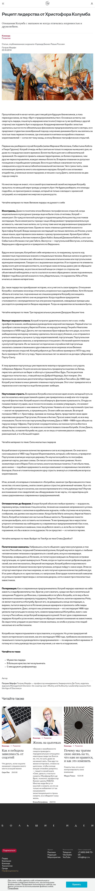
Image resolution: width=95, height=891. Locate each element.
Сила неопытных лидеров (42, 442)
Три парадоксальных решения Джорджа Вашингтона (56, 313)
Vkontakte (67, 855)
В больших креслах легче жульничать (26, 663)
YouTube (66, 857)
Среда (5, 869)
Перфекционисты (10, 871)
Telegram (67, 852)
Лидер (5, 859)
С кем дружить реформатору (21, 667)
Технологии (7, 866)
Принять (76, 884)
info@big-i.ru (84, 857)
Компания (6, 861)
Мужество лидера (16, 660)
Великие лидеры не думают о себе (47, 203)
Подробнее (13, 889)
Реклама (52, 852)
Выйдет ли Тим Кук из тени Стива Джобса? (50, 539)
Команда (6, 864)
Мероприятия (54, 857)
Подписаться (9, 851)
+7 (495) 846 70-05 (85, 853)
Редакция (52, 855)
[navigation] (24, 860)
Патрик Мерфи (9, 48)
